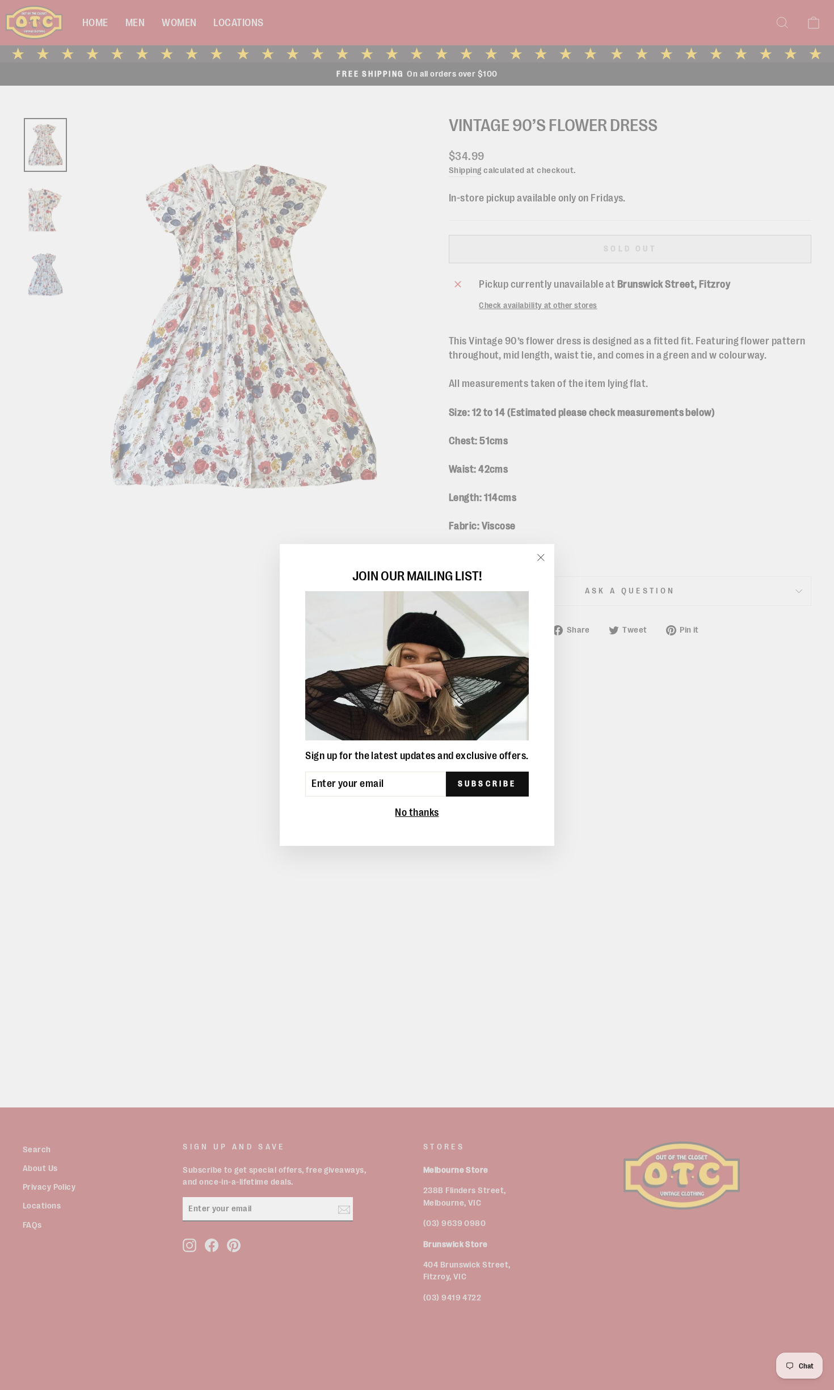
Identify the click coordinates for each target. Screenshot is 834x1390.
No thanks (417, 812)
